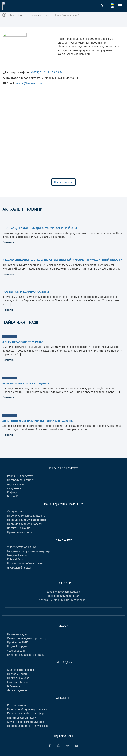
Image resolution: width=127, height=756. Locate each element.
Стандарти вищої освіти (22, 669)
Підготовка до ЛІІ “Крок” (22, 717)
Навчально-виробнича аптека (25, 563)
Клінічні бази (15, 559)
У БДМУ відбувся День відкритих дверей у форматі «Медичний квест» (62, 259)
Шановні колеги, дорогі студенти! (25, 383)
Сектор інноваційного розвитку (26, 638)
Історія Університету (20, 476)
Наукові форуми (17, 646)
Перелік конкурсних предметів (26, 515)
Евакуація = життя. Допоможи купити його (39, 228)
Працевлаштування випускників (27, 725)
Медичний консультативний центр (28, 551)
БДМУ (10, 15)
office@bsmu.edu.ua (67, 591)
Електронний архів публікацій (25, 654)
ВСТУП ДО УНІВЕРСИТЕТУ (63, 504)
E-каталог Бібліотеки (20, 682)
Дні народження (17, 690)
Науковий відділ (17, 634)
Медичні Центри (17, 555)
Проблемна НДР (17, 642)
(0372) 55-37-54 (69, 595)
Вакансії (12, 496)
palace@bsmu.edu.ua (28, 83)
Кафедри (12, 492)
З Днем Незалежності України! (22, 342)
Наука (63, 626)
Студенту (22, 15)
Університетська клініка (22, 547)
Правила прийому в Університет (27, 519)
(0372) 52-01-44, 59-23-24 (47, 72)
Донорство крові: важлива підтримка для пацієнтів (38, 421)
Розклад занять (16, 705)
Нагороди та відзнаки (20, 480)
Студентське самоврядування (26, 721)
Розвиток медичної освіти (25, 291)
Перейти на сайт (63, 182)
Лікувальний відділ (19, 567)
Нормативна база (18, 678)
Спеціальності (16, 511)
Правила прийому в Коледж (24, 524)
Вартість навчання (18, 528)
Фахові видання (17, 650)
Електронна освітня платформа (27, 713)
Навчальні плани (17, 674)
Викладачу (63, 662)
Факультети (14, 488)
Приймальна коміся (19, 532)
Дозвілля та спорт (40, 15)
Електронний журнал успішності (27, 709)
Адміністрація (16, 484)
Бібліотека (13, 686)
